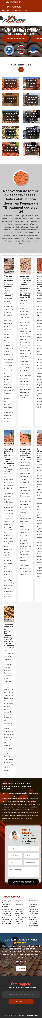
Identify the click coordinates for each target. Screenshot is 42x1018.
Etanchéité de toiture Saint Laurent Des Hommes (19, 912)
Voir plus (21, 968)
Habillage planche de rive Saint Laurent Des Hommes (7, 920)
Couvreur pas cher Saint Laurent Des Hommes (6, 903)
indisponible (13, 2)
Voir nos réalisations (15, 39)
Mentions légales (33, 1015)
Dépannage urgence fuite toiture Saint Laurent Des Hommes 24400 (34, 921)
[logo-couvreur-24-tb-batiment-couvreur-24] (14, 19)
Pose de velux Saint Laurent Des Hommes (33, 911)
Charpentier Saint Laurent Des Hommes (19, 902)
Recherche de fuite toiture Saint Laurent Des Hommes (34, 903)
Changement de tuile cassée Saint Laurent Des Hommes (7, 912)
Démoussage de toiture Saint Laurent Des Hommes (20, 920)
